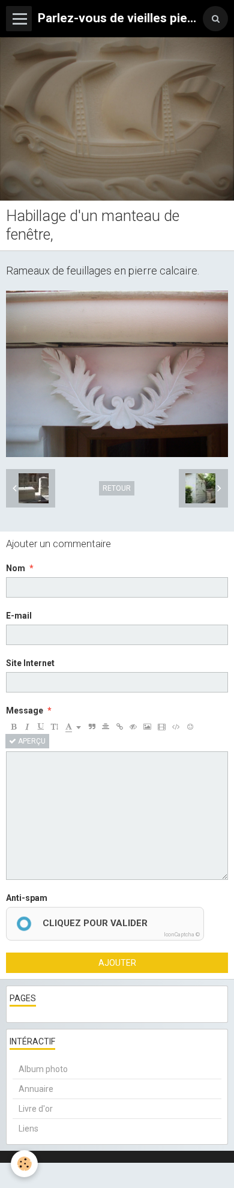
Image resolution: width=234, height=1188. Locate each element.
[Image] (147, 727)
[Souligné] (41, 727)
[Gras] (13, 727)
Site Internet (30, 663)
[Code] (176, 727)
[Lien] (119, 727)
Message (24, 710)
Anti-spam (26, 898)
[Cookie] (24, 1163)
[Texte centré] (105, 727)
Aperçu (31, 741)
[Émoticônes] (190, 727)
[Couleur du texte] (73, 727)
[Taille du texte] (54, 727)
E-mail (19, 615)
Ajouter (117, 963)
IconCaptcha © (182, 935)
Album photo (43, 1069)
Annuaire (36, 1089)
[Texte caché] (133, 727)
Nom (15, 568)
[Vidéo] (161, 727)
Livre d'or (36, 1109)
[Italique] (27, 727)
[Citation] (92, 727)
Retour (117, 488)
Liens (28, 1128)
